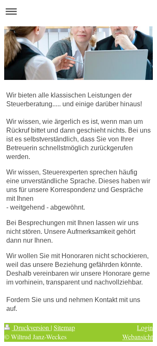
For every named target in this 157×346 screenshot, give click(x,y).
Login (145, 327)
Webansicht (137, 336)
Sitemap (64, 327)
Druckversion (31, 327)
